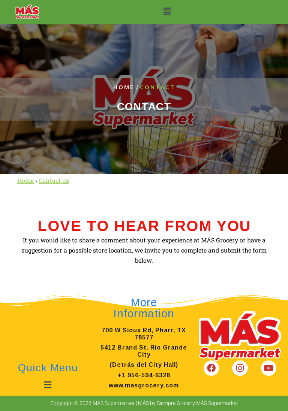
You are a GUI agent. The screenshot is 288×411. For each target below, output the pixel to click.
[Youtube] (268, 368)
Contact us (54, 180)
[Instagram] (240, 368)
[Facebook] (211, 368)
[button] (166, 11)
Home (123, 87)
